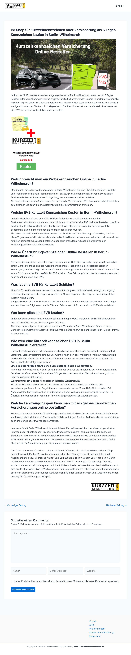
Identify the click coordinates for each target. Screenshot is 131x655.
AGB (91, 625)
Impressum (95, 636)
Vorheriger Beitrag (15, 505)
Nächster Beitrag (116, 505)
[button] (123, 6)
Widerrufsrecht (97, 628)
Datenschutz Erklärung (101, 632)
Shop (119, 5)
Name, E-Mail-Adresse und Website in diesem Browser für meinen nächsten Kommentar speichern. (66, 581)
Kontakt (93, 621)
